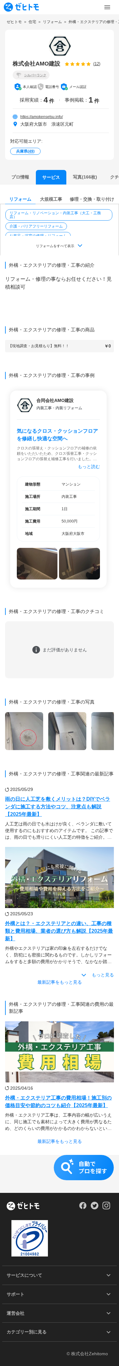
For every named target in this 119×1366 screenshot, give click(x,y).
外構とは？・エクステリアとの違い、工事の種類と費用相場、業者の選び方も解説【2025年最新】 (59, 931)
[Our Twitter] (94, 1207)
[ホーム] (23, 1206)
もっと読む (89, 466)
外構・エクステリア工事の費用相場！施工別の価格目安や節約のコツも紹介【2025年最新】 (58, 1101)
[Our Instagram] (106, 1207)
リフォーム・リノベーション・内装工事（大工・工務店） (55, 215)
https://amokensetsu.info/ (41, 117)
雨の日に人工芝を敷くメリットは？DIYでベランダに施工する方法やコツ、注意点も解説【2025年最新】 (57, 806)
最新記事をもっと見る (59, 982)
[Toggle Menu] (107, 7)
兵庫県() (25, 151)
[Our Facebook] (83, 1207)
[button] (59, 215)
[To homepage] (21, 7)
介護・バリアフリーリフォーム (36, 226)
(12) (96, 63)
